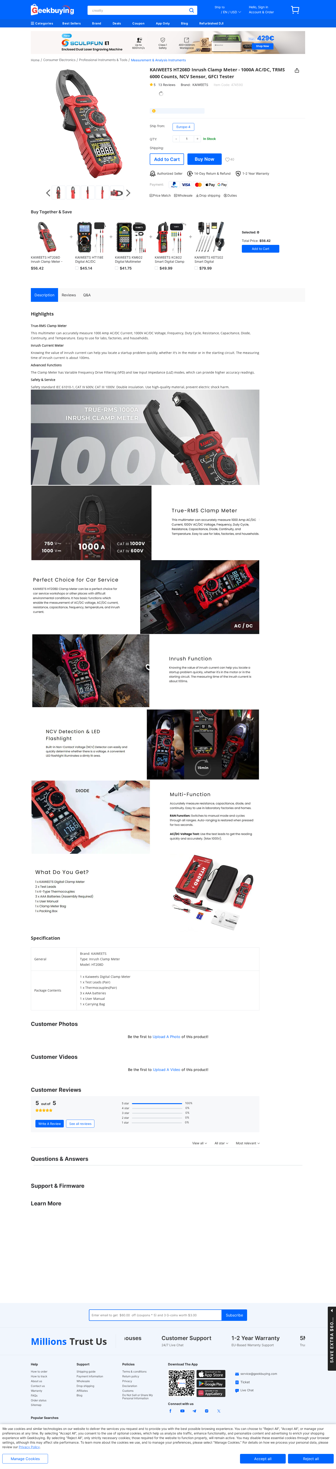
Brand (96, 23)
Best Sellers (71, 23)
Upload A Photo (167, 1036)
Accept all (263, 1458)
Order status (38, 1400)
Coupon (138, 23)
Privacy (127, 1381)
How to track (39, 1376)
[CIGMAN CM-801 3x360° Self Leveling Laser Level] (131, 237)
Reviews (166, 85)
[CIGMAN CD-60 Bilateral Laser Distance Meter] (171, 237)
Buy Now (204, 159)
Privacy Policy (29, 1447)
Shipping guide (86, 1371)
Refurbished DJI (211, 23)
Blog (184, 23)
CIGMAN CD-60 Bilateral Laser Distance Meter (167, 259)
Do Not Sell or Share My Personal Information (137, 1397)
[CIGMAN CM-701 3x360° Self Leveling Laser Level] (91, 237)
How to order (39, 1371)
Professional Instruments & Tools (103, 60)
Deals (117, 23)
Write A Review (49, 1124)
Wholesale (83, 1381)
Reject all (311, 1458)
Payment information (90, 1376)
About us (36, 1381)
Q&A (87, 295)
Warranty (36, 1390)
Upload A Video (167, 1069)
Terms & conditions (134, 1371)
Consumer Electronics (59, 60)
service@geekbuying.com (258, 1373)
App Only (163, 23)
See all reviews (80, 1124)
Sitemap (36, 1405)
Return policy (130, 1376)
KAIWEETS (200, 85)
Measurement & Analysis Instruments (158, 60)
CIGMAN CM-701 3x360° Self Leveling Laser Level (91, 259)
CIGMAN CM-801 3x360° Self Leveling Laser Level (131, 259)
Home (35, 60)
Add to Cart (167, 159)
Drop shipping (85, 1386)
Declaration (129, 1386)
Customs (127, 1390)
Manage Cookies (25, 1458)
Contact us (38, 1386)
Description (44, 295)
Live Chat (247, 1390)
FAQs (34, 1395)
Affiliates (82, 1390)
